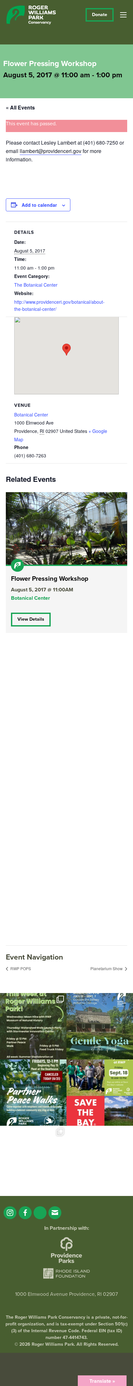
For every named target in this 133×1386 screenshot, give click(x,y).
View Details (30, 619)
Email (54, 1212)
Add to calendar (39, 205)
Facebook (25, 1212)
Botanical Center (31, 414)
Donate (99, 14)
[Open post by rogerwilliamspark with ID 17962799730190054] (99, 1026)
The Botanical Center (35, 285)
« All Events (20, 107)
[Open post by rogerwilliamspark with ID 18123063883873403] (33, 1092)
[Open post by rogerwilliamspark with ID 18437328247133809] (33, 1159)
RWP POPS (20, 968)
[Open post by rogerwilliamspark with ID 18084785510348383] (33, 1026)
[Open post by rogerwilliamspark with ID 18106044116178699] (99, 1092)
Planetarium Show (107, 968)
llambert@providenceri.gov (50, 151)
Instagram (10, 1212)
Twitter (40, 1212)
